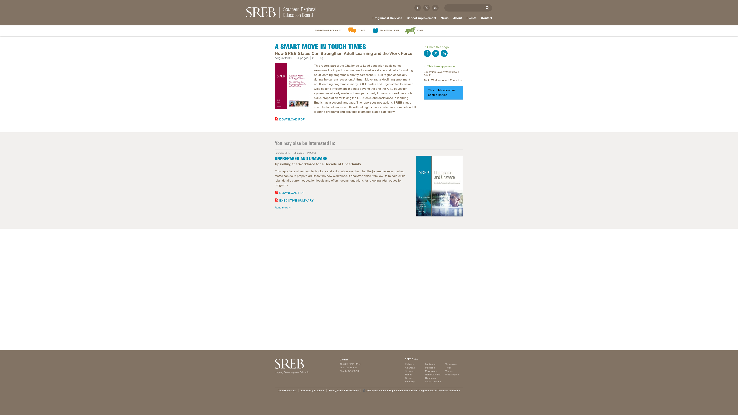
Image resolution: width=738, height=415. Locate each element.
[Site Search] (487, 8)
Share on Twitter (435, 53)
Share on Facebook (427, 53)
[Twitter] (426, 8)
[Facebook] (417, 8)
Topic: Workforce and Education (443, 80)
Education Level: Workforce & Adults (441, 73)
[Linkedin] (435, 8)
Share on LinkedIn (444, 53)
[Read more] (292, 86)
